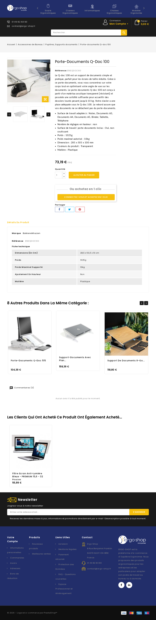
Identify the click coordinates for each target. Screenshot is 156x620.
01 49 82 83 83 (19, 21)
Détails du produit (18, 222)
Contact (87, 537)
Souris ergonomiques (48, 11)
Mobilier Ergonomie (136, 11)
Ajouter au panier (84, 175)
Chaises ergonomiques (114, 11)
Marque (16, 233)
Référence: (61, 70)
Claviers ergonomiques (70, 11)
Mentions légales (67, 549)
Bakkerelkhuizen (31, 233)
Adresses (15, 568)
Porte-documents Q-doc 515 (28, 360)
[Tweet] (69, 209)
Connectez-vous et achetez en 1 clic (86, 197)
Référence (17, 241)
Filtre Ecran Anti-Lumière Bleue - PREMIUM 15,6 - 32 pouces (27, 476)
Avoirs (13, 563)
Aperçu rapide (27, 334)
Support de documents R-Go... (126, 360)
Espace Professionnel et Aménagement (64, 589)
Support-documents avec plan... (75, 359)
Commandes (17, 557)
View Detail (32, 334)
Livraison (63, 543)
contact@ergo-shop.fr (23, 26)
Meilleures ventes (41, 553)
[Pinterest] (80, 209)
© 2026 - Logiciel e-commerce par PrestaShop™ (32, 612)
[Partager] (59, 209)
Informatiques (92, 10)
